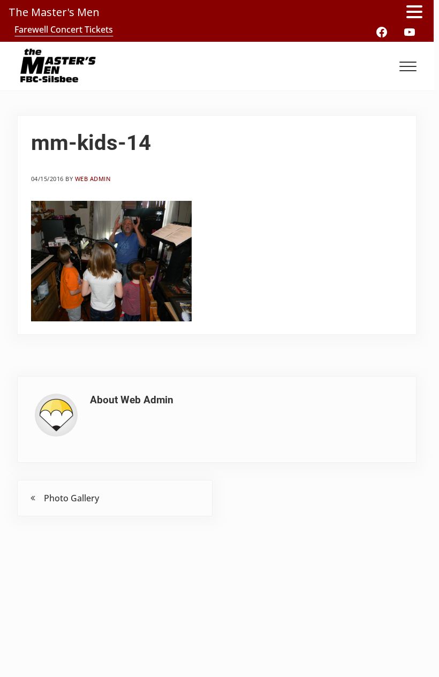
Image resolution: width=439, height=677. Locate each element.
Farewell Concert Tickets (63, 29)
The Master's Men (54, 12)
